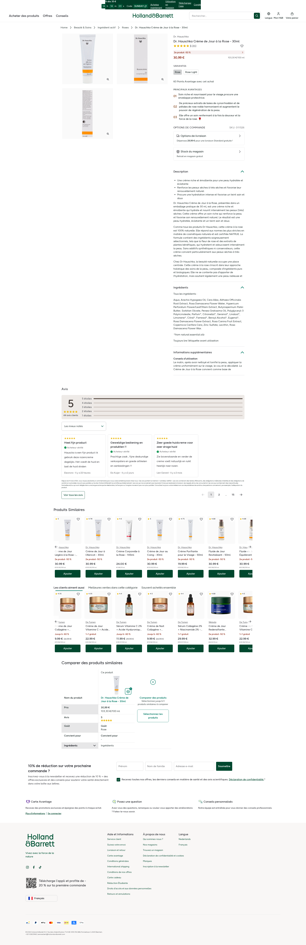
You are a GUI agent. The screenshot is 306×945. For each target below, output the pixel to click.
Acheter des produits (24, 16)
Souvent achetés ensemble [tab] (158, 587)
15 (233, 494)
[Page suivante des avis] (240, 494)
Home (64, 27)
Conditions (199, 4)
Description (180, 171)
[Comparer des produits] (153, 682)
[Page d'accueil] (153, 15)
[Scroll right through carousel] (249, 547)
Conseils (62, 16)
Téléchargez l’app (185, 5)
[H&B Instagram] (27, 867)
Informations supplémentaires (192, 352)
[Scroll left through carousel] (56, 547)
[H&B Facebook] (34, 867)
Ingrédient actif (107, 27)
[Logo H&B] (153, 16)
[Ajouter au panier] (128, 691)
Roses (125, 27)
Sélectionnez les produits (153, 715)
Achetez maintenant (156, 6)
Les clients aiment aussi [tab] (69, 587)
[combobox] (221, 16)
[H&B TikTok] (40, 867)
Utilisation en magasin (170, 4)
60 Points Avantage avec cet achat (193, 81)
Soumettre (224, 766)
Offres (47, 16)
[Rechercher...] (257, 16)
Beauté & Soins (82, 27)
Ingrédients (180, 287)
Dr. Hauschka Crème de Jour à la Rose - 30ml (114, 699)
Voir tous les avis (73, 494)
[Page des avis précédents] (203, 494)
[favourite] (78, 519)
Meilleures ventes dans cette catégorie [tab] (113, 587)
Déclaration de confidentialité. (246, 779)
